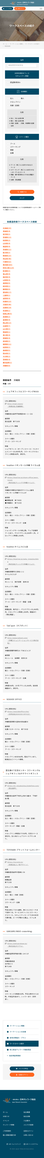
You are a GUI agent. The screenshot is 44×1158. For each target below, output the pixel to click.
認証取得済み (15, 82)
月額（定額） (15, 105)
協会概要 (27, 1112)
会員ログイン (28, 1131)
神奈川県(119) (8, 268)
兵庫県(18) (7, 307)
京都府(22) (7, 301)
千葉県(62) (7, 262)
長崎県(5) (6, 350)
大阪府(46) (7, 304)
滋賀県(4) (6, 298)
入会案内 (27, 1121)
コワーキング (15, 147)
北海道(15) (7, 228)
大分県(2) (6, 356)
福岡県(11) (7, 344)
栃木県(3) (6, 252)
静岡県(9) (6, 289)
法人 (12, 98)
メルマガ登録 (28, 1125)
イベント (6, 1121)
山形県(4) (6, 243)
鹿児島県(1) (7, 362)
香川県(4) (6, 335)
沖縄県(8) (6, 366)
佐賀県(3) (6, 347)
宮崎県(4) (6, 359)
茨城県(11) (7, 249)
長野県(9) (6, 283)
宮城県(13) (7, 237)
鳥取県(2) (6, 317)
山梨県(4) (6, 280)
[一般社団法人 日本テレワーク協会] (22, 3)
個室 (12, 150)
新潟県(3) (6, 271)
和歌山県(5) (7, 314)
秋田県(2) (6, 240)
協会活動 (27, 1116)
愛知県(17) (7, 292)
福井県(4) (6, 277)
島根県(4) (6, 320)
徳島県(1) (6, 332)
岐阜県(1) (6, 286)
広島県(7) (6, 326)
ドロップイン (15, 102)
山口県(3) (6, 329)
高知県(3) (6, 341)
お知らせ (6, 1116)
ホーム (5, 1112)
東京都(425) (7, 265)
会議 (12, 153)
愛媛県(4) (6, 338)
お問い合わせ (28, 1135)
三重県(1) (6, 295)
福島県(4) (6, 246)
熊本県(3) (6, 353)
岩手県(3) (6, 234)
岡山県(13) (7, 323)
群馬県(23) (7, 256)
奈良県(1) (6, 311)
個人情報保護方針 (9, 1135)
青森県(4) (6, 231)
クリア (22, 198)
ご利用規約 (7, 1131)
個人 (22, 98)
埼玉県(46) (7, 259)
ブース (12, 143)
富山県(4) (6, 274)
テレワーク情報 (8, 1125)
